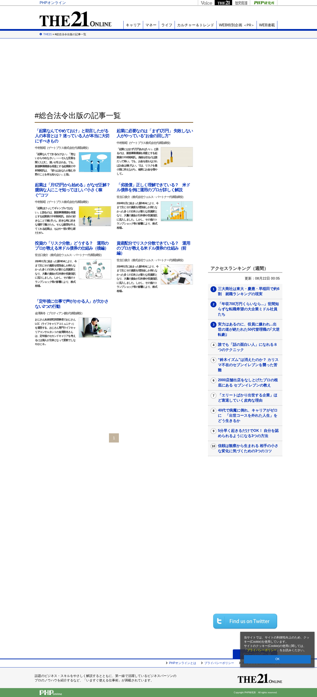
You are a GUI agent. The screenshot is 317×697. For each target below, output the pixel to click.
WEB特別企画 (236, 25)
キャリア (133, 25)
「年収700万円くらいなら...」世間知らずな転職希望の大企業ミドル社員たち (248, 309)
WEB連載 (267, 25)
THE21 (223, 2)
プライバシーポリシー (262, 650)
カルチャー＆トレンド (195, 25)
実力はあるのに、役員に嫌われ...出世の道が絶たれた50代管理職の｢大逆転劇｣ (249, 329)
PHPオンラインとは (182, 663)
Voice (206, 2)
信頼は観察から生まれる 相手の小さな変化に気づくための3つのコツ (248, 448)
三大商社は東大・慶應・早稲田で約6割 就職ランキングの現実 (248, 291)
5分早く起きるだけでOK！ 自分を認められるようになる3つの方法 (248, 433)
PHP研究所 (263, 2)
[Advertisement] (158, 74)
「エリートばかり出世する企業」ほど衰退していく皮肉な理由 (247, 397)
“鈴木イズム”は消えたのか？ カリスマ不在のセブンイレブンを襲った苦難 (248, 364)
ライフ (166, 25)
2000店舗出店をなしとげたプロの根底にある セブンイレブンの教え (248, 382)
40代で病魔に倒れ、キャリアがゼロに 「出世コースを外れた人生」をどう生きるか (248, 415)
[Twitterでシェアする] (245, 621)
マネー (151, 25)
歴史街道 (241, 2)
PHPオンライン (53, 2)
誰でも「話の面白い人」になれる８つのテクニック (247, 347)
